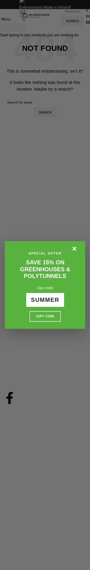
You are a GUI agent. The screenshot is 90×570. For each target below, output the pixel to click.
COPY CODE (45, 316)
